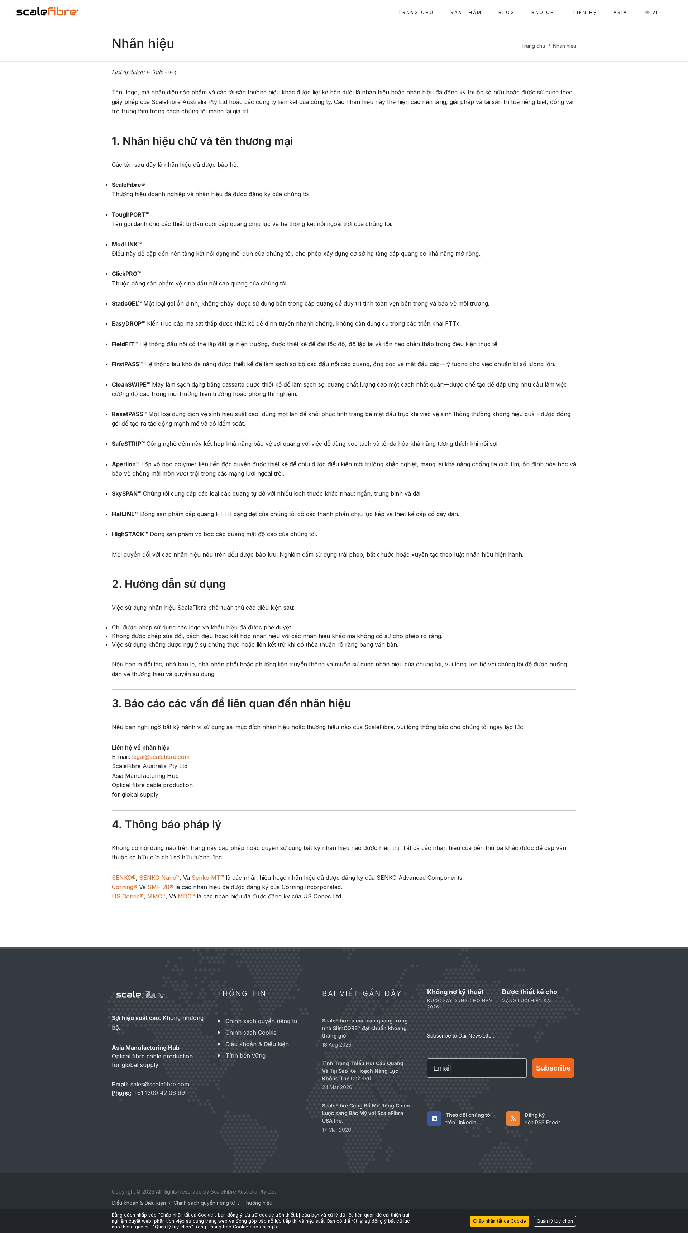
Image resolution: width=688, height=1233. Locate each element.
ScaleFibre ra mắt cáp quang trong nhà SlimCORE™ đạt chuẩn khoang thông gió (365, 1028)
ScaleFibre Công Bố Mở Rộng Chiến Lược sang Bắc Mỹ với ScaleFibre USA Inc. (366, 1113)
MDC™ (186, 896)
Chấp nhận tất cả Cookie (499, 1221)
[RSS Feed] (513, 1118)
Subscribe (553, 1068)
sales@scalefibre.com (159, 1084)
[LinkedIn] (434, 1118)
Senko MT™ (208, 877)
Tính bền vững (245, 1055)
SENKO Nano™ (159, 877)
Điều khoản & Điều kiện (257, 1044)
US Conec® (128, 896)
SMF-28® (160, 886)
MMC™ (156, 896)
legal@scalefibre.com (161, 756)
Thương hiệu (257, 1203)
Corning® (124, 886)
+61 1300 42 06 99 (159, 1092)
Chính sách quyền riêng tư (261, 1021)
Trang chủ (533, 46)
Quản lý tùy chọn (555, 1221)
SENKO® (124, 877)
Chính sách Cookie (251, 1032)
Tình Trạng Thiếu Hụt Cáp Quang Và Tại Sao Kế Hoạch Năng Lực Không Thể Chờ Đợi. (362, 1070)
